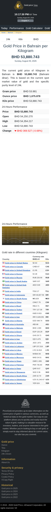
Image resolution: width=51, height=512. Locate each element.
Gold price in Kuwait (13, 313)
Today (4, 28)
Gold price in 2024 (9, 491)
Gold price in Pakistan (14, 365)
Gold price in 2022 (9, 497)
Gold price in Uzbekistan (15, 380)
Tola (3, 448)
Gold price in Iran (12, 317)
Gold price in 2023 (9, 494)
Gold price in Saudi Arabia (16, 281)
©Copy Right (7, 480)
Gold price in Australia (14, 324)
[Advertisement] (25, 160)
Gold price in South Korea (16, 299)
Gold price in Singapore (15, 372)
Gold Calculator (34, 28)
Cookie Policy (7, 477)
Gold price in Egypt (13, 332)
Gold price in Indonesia (15, 295)
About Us (5, 462)
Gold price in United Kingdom (17, 270)
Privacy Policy (7, 474)
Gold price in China (13, 302)
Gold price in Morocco (14, 357)
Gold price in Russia (13, 278)
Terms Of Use (7, 471)
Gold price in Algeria (13, 321)
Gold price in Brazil (13, 306)
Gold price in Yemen (13, 383)
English (24, 21)
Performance (17, 28)
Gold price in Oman (13, 361)
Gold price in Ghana (13, 335)
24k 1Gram (6, 454)
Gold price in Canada (14, 267)
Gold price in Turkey (13, 310)
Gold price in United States (16, 263)
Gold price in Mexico (14, 354)
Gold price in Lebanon (14, 346)
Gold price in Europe (14, 274)
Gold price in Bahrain (14, 328)
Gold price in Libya (13, 350)
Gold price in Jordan (13, 343)
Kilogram (5, 451)
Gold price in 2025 (9, 488)
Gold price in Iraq (12, 339)
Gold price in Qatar (13, 368)
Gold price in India (13, 291)
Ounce (4, 445)
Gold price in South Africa (16, 376)
